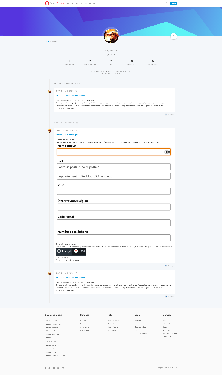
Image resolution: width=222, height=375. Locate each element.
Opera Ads (84, 330)
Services (84, 315)
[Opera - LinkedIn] (58, 367)
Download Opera (53, 315)
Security (138, 320)
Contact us (167, 337)
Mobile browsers (51, 341)
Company (168, 315)
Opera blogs (112, 324)
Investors (166, 330)
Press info (167, 324)
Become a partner (170, 333)
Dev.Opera (112, 330)
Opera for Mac (52, 327)
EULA (137, 330)
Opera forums (113, 327)
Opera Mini (50, 349)
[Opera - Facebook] (45, 367)
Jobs (165, 327)
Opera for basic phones (55, 355)
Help (110, 315)
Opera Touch (51, 352)
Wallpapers (84, 327)
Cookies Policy (140, 327)
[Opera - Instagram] (63, 367)
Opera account (86, 324)
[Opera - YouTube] (54, 367)
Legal (137, 315)
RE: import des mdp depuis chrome (70, 95)
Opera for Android (53, 346)
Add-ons (83, 320)
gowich (59, 91)
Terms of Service (141, 333)
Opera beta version (53, 334)
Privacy (137, 324)
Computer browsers (52, 320)
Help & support (113, 320)
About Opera (168, 320)
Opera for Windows (53, 324)
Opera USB (50, 337)
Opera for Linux (52, 331)
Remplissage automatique (67, 135)
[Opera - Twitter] (49, 367)
